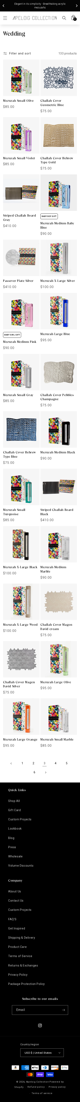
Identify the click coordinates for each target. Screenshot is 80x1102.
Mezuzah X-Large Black (20, 567)
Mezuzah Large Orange (20, 739)
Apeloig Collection (37, 1082)
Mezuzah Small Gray (18, 395)
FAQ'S (12, 919)
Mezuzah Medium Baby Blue (57, 225)
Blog (11, 838)
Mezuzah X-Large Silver (57, 281)
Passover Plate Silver (18, 281)
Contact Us (16, 900)
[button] (5, 18)
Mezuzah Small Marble (57, 739)
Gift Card (14, 810)
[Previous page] (11, 763)
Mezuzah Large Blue (55, 334)
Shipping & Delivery (21, 937)
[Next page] (45, 772)
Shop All (14, 801)
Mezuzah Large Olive (55, 682)
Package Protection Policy (26, 984)
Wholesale (15, 856)
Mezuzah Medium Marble (53, 569)
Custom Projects (20, 819)
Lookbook (15, 828)
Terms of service (42, 1093)
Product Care (17, 946)
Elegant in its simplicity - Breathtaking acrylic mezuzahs (40, 5)
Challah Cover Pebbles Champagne (57, 397)
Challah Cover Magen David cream (56, 627)
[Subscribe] (63, 1010)
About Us (14, 891)
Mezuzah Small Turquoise (14, 512)
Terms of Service (20, 956)
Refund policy (36, 1087)
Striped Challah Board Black (56, 512)
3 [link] (45, 763)
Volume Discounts (21, 865)
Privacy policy (57, 1087)
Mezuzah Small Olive (18, 101)
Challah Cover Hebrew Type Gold (56, 160)
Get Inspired (16, 928)
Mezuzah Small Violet (19, 158)
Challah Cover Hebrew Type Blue (19, 454)
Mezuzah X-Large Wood (20, 625)
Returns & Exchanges (23, 965)
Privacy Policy (17, 974)
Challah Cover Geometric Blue (52, 103)
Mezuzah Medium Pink (19, 342)
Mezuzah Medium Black (57, 452)
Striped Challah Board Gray (19, 218)
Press (12, 847)
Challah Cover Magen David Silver (19, 684)
